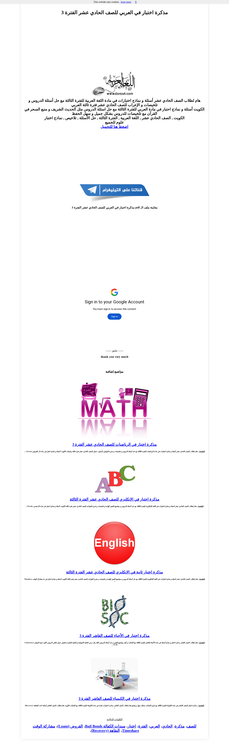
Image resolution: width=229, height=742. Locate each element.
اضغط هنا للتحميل (114, 127)
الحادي (167, 726)
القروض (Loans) (70, 726)
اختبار (132, 726)
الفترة (143, 726)
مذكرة (180, 726)
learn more (126, 2)
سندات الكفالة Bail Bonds (105, 726)
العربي (155, 726)
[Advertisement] (114, 46)
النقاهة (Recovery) (105, 730)
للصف (191, 726)
